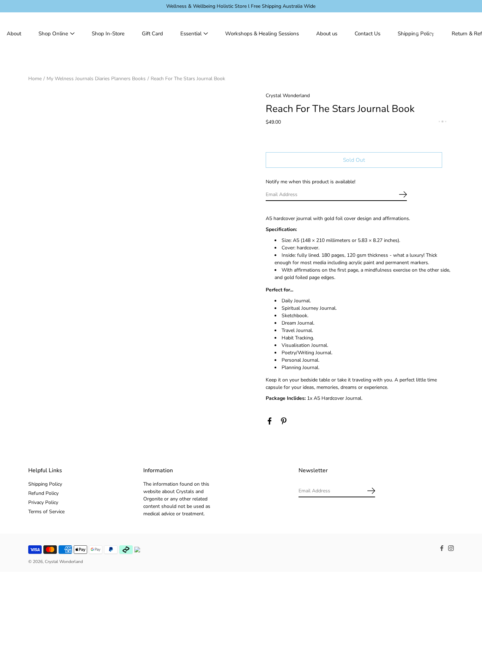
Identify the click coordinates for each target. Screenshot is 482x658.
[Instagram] (451, 548)
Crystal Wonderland (64, 561)
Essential (190, 33)
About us (326, 33)
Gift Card (152, 33)
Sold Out (354, 160)
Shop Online (53, 33)
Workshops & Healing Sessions (262, 33)
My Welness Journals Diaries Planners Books (96, 78)
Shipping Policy (45, 484)
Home (35, 78)
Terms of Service (46, 511)
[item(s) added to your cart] (448, 33)
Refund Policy (43, 493)
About (14, 33)
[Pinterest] (283, 421)
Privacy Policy (43, 502)
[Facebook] (269, 421)
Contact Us (367, 33)
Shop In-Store (108, 33)
